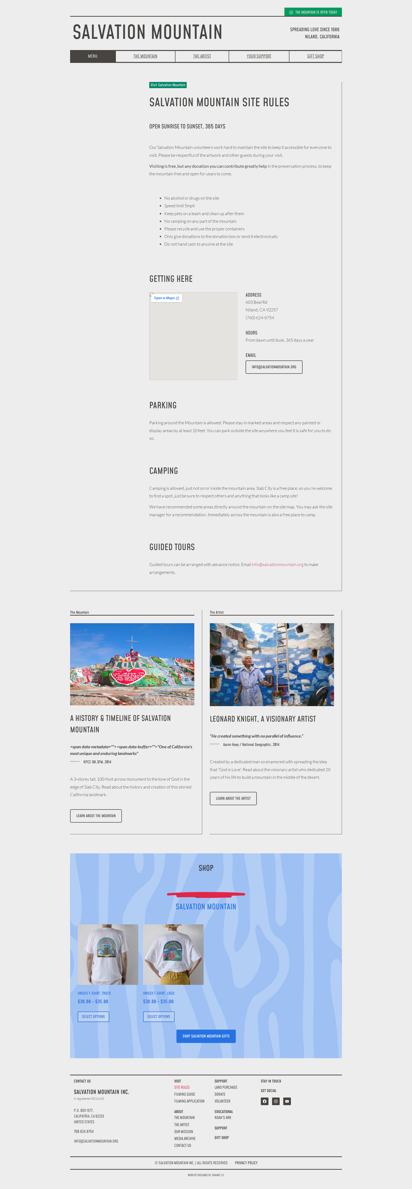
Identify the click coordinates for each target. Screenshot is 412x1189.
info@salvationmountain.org (278, 564)
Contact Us (182, 1146)
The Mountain (184, 1118)
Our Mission (183, 1132)
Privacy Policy (246, 1163)
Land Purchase (226, 1087)
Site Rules (182, 1087)
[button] (96, 1141)
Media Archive (185, 1139)
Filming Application (189, 1101)
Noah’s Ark (223, 1118)
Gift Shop (222, 1137)
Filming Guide (184, 1094)
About (178, 1111)
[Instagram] (276, 1101)
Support (221, 1081)
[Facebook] (264, 1101)
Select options (93, 1016)
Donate (220, 1094)
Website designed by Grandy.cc (206, 1175)
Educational (224, 1111)
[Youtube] (287, 1101)
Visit (177, 1081)
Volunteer (222, 1101)
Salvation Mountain (147, 33)
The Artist (181, 1125)
